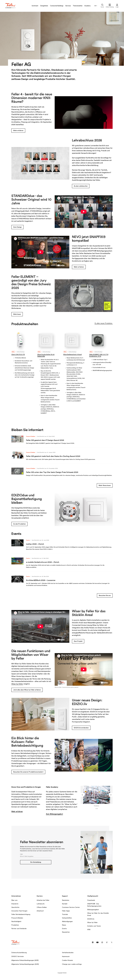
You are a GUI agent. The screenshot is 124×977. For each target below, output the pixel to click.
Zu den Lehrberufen (81, 186)
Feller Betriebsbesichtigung (20, 914)
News (64, 925)
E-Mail (21, 854)
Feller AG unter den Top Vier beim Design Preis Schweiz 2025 (52, 472)
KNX (88, 929)
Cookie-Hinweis (67, 960)
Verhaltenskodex (67, 952)
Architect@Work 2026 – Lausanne (40, 580)
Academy (87, 5)
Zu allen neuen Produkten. (104, 323)
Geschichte (15, 907)
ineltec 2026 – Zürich (35, 544)
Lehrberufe (40, 904)
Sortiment (35, 5)
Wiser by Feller (17, 684)
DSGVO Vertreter (17, 956)
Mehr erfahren (18, 130)
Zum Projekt (78, 641)
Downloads (91, 900)
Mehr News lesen (105, 485)
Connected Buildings (56, 5)
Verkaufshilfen (67, 918)
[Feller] (10, 6)
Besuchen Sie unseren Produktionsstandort (28, 772)
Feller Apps (66, 911)
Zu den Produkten (19, 524)
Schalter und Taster (94, 926)
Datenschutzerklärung (19, 952)
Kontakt (64, 904)
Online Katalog (20, 351)
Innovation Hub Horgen (19, 911)
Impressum (66, 956)
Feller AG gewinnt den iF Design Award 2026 (45, 440)
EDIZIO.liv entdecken (81, 728)
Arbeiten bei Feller (43, 900)
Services (68, 5)
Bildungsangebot (93, 909)
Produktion (15, 925)
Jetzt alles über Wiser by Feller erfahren (27, 690)
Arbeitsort (40, 911)
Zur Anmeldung (35, 862)
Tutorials (65, 914)
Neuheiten (65, 900)
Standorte (14, 904)
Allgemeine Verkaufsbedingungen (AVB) (25, 964)
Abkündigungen (67, 921)
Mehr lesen (17, 314)
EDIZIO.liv (90, 919)
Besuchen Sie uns (105, 595)
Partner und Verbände (18, 928)
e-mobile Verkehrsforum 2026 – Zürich (42, 562)
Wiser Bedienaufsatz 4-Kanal (72, 354)
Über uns (14, 900)
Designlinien (44, 5)
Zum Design (17, 227)
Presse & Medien (17, 918)
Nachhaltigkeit (16, 921)
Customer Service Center (71, 907)
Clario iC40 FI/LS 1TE (18, 354)
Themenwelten (77, 5)
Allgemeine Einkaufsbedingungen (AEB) (25, 960)
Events (64, 928)
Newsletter (66, 932)
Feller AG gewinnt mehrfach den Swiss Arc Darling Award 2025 (53, 456)
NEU (13, 351)
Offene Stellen (42, 907)
